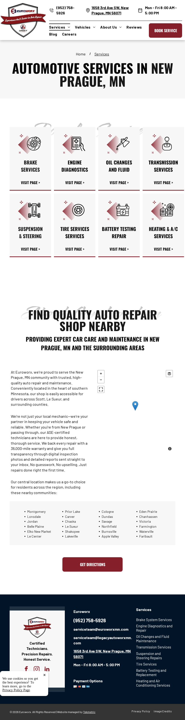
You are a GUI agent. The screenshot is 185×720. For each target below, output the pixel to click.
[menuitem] (62, 27)
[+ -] (135, 411)
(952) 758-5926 (89, 620)
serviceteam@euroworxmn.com (100, 629)
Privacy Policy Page (16, 690)
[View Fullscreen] (101, 389)
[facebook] (26, 669)
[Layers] (169, 373)
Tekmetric (89, 712)
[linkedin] (47, 669)
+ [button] (101, 373)
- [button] (101, 380)
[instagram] (37, 669)
